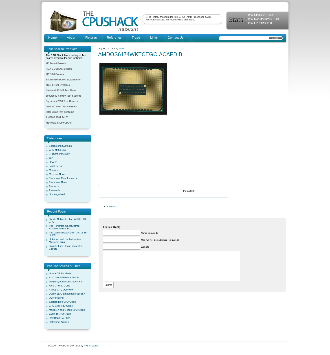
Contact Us (175, 37)
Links (154, 37)
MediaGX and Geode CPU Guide (67, 309)
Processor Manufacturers (63, 178)
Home (52, 37)
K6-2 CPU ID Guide (59, 285)
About (71, 37)
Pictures (91, 37)
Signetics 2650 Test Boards (62, 101)
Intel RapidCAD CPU (60, 318)
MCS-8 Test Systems (58, 85)
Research (54, 190)
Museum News (57, 174)
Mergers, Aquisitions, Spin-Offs (66, 281)
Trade (136, 37)
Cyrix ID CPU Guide (60, 314)
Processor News (58, 182)
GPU (51, 158)
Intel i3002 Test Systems (60, 112)
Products (54, 186)
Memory (53, 170)
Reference (114, 37)
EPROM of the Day (59, 154)
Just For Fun (56, 166)
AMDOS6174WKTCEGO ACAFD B (140, 54)
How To (53, 162)
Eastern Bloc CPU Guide (62, 301)
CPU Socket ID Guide (61, 305)
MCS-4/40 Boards (56, 63)
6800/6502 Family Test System (63, 95)
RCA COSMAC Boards (59, 68)
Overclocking (56, 297)
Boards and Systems (60, 145)
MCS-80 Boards (55, 74)
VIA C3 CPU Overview (61, 289)
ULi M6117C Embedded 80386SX (67, 293)
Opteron (110, 206)
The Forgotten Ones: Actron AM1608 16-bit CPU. (64, 227)
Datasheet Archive (59, 322)
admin (122, 48)
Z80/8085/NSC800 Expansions (63, 79)
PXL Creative (91, 345)
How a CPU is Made (60, 273)
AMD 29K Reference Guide (64, 277)
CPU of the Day (57, 150)
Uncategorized (57, 194)
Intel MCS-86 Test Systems (61, 106)
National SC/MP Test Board (61, 90)
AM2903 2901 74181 (57, 117)
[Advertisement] (192, 150)
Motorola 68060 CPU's (59, 122)
